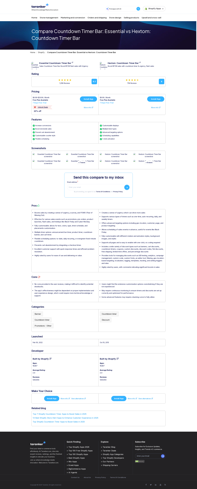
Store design (115, 17)
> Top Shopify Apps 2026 (78, 447)
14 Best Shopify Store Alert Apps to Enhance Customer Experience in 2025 (65, 418)
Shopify (41, 52)
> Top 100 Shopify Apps (77, 454)
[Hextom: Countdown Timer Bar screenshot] (115, 156)
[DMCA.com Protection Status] (139, 461)
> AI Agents (72, 472)
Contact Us (75, 477)
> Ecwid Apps (73, 465)
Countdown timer (42, 320)
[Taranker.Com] (40, 5)
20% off (37, 111)
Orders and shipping (97, 17)
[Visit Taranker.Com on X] (151, 484)
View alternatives (77, 399)
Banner (38, 314)
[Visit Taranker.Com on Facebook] (146, 484)
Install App (88, 99)
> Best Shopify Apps (76, 458)
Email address (72, 182)
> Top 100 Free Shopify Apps (80, 451)
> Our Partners (107, 461)
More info (88, 107)
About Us (87, 477)
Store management (49, 17)
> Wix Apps (72, 461)
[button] (154, 8)
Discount (105, 320)
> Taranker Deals (108, 451)
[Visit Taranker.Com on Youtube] (160, 484)
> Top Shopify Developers (112, 458)
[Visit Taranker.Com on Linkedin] (155, 484)
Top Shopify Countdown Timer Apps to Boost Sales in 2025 (59, 422)
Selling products (131, 17)
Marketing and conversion (73, 17)
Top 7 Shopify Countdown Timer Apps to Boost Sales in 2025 (59, 414)
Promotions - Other (43, 326)
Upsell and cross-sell (151, 17)
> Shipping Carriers (109, 465)
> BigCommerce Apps (76, 469)
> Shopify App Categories (112, 454)
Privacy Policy (118, 191)
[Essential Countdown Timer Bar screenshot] (48, 156)
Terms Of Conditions (103, 191)
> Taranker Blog (108, 447)
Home (34, 17)
